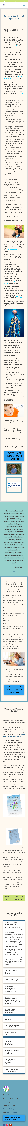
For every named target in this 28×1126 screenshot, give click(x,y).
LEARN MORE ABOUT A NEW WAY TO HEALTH (14, 897)
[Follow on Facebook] (4, 1125)
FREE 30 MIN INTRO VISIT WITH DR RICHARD (12, 1118)
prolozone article (12, 46)
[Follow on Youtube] (10, 1125)
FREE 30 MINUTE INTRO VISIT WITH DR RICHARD (14, 456)
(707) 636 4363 (8, 1)
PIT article (19, 93)
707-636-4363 (11, 1112)
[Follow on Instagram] (7, 1125)
